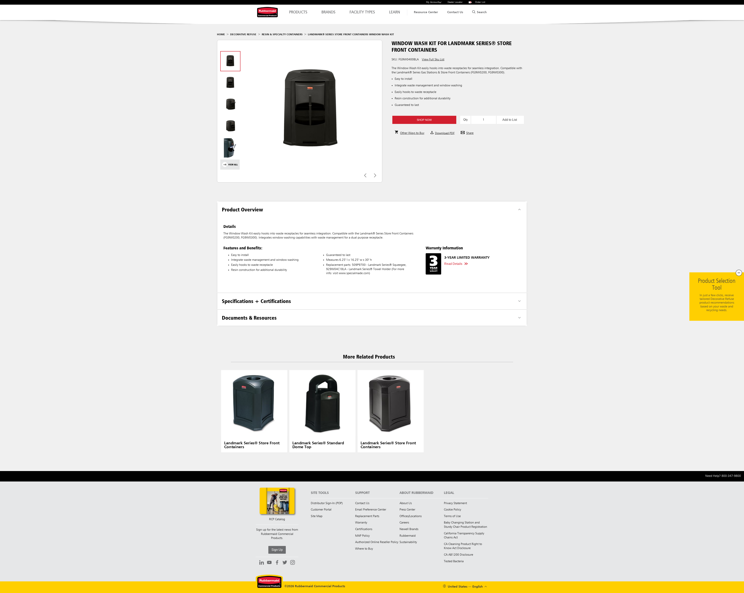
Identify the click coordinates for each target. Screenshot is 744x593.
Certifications (363, 529)
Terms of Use (452, 516)
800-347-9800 (731, 476)
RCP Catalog (277, 519)
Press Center (407, 509)
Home (221, 34)
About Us (406, 503)
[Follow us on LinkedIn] (261, 563)
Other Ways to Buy (412, 133)
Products (298, 12)
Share (470, 133)
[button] (424, 120)
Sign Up (277, 549)
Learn (394, 12)
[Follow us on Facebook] (277, 563)
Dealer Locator (455, 2)
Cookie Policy (452, 509)
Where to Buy (364, 548)
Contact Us (455, 12)
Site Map (316, 516)
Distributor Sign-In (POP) (327, 503)
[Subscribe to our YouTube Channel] (269, 563)
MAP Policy (362, 535)
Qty (465, 119)
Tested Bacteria (454, 561)
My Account (432, 2)
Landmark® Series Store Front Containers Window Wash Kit (351, 34)
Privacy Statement (455, 503)
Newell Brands (409, 529)
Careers (404, 522)
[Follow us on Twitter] (284, 563)
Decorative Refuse (243, 34)
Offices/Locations (411, 516)
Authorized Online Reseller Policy (376, 542)
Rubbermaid (408, 535)
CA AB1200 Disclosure (458, 554)
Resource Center (426, 12)
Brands (328, 12)
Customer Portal (321, 509)
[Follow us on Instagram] (292, 563)
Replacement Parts (367, 516)
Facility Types (362, 12)
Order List (477, 2)
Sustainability (408, 542)
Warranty (361, 522)
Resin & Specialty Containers (282, 34)
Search (481, 12)
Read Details (453, 263)
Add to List (509, 119)
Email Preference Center (370, 509)
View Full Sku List (433, 59)
